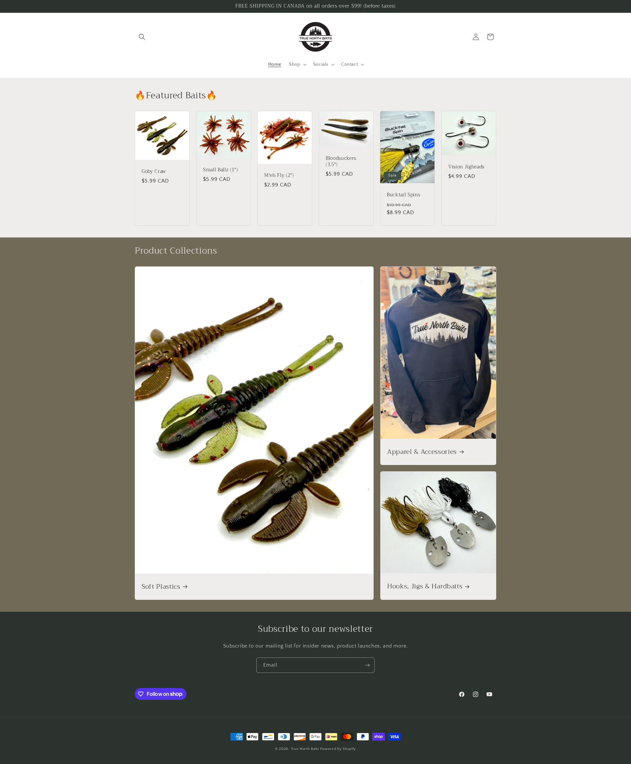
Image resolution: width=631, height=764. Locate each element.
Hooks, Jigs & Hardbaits (424, 586)
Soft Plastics (161, 586)
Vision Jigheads (466, 167)
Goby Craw (154, 172)
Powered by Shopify (338, 749)
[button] (142, 37)
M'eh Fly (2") (279, 176)
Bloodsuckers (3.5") (341, 162)
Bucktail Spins (403, 195)
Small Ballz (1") (220, 170)
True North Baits (305, 749)
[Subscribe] (367, 665)
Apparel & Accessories (422, 451)
